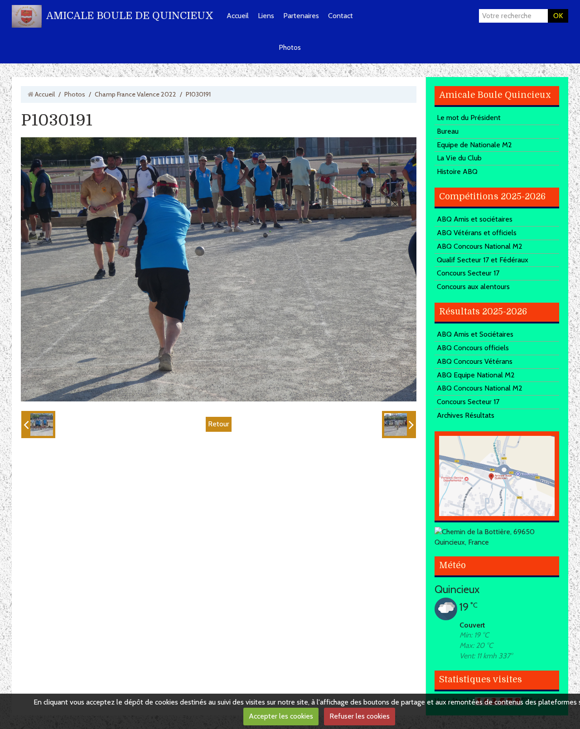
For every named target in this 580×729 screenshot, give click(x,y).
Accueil (238, 15)
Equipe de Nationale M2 (474, 144)
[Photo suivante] (399, 424)
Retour (218, 424)
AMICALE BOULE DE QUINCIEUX (129, 15)
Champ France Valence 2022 (135, 94)
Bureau (448, 131)
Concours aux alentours (473, 286)
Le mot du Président (469, 117)
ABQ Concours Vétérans (474, 361)
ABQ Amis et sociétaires (474, 219)
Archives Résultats (465, 415)
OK (558, 15)
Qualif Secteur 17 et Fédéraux (482, 260)
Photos (290, 47)
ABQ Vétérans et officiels (477, 232)
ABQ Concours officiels (473, 347)
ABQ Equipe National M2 (476, 375)
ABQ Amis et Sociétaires (475, 334)
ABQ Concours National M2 (479, 246)
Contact (340, 15)
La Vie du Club (459, 158)
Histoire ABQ (457, 171)
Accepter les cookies (281, 716)
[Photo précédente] (38, 424)
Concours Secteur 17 (468, 273)
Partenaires (301, 15)
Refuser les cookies (359, 716)
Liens (266, 15)
